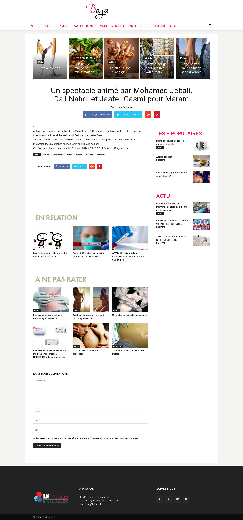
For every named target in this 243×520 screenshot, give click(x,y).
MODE (104, 26)
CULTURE (146, 26)
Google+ (200, 270)
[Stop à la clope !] (50, 58)
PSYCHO (78, 26)
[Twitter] (177, 499)
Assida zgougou (164, 157)
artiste (46, 154)
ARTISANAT (149, 58)
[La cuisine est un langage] (121, 58)
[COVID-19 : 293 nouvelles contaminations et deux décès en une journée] (130, 238)
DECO (172, 26)
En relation (56, 217)
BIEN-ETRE (118, 26)
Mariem (118, 107)
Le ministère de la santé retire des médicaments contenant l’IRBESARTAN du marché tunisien (50, 353)
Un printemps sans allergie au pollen (130, 315)
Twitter (175, 270)
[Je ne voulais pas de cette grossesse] (91, 335)
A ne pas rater (60, 279)
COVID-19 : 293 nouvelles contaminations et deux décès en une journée (128, 256)
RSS (187, 270)
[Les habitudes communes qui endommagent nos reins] (51, 299)
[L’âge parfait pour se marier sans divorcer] (193, 58)
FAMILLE (64, 26)
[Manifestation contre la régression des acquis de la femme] (51, 238)
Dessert (160, 160)
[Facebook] (159, 499)
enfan (69, 154)
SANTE (132, 26)
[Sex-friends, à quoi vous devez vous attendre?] (201, 177)
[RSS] (168, 499)
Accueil (35, 26)
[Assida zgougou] (201, 161)
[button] (210, 26)
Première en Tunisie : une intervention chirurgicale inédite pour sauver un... (171, 206)
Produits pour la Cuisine (84, 58)
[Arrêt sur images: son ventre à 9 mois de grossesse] (91, 299)
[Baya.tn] (96, 11)
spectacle (101, 154)
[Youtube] (186, 499)
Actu (163, 196)
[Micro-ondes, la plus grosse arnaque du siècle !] (201, 145)
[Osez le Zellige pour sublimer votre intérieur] (157, 58)
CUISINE (160, 26)
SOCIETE (49, 26)
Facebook (162, 270)
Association (58, 154)
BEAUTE (91, 26)
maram (79, 154)
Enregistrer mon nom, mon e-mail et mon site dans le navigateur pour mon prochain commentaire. (87, 438)
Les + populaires (179, 133)
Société (89, 154)
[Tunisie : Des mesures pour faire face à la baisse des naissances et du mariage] (201, 240)
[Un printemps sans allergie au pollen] (130, 299)
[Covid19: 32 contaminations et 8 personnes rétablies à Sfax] (91, 238)
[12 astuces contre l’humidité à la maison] (130, 335)
